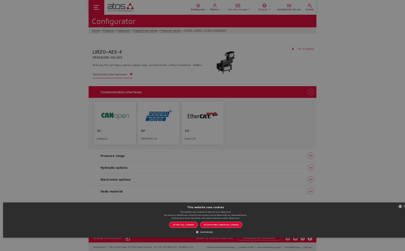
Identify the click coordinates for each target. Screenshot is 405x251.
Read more (234, 218)
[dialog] (202, 125)
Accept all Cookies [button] (183, 224)
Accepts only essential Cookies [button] (221, 224)
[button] (205, 232)
